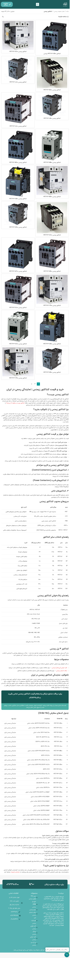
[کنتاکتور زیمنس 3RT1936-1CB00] (52, 326)
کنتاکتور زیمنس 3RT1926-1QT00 (18, 271)
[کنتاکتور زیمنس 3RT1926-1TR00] (52, 289)
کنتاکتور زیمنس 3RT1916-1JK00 (52, 118)
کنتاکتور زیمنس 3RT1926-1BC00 (18, 162)
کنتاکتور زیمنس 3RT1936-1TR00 (18, 378)
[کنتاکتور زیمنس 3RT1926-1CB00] (18, 181)
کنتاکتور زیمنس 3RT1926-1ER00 (52, 271)
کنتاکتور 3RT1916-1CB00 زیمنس (52, 54)
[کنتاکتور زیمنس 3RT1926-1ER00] (52, 254)
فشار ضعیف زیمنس (59, 11)
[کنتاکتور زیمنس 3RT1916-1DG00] (52, 72)
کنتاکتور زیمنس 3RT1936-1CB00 (52, 344)
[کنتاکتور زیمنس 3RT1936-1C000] (18, 290)
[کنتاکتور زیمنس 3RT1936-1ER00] (52, 359)
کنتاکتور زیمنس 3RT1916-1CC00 (18, 52)
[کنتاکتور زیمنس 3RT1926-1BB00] (52, 145)
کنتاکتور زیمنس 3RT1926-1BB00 (52, 162)
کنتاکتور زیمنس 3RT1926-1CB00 (18, 199)
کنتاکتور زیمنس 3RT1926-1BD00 (52, 197)
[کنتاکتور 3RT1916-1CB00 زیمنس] (52, 36)
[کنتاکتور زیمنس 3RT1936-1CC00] (18, 326)
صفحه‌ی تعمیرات (15, 872)
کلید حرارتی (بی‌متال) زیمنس (59, 668)
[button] (37, 4)
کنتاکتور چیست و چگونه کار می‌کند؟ (15, 403)
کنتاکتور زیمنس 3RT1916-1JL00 (18, 126)
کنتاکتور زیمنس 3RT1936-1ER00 (52, 372)
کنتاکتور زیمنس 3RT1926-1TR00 (52, 305)
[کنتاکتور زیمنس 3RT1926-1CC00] (52, 217)
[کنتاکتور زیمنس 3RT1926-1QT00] (18, 254)
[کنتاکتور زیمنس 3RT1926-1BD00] (52, 180)
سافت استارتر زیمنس (61, 671)
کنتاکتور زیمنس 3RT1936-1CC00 (18, 344)
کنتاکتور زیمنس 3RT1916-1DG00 (52, 90)
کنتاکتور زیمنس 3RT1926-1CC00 (52, 235)
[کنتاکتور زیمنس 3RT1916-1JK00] (52, 105)
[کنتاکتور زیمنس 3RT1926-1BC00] (18, 145)
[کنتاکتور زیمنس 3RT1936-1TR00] (18, 361)
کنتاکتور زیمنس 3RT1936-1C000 (18, 308)
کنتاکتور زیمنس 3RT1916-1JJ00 (17, 82)
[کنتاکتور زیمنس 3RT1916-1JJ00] (18, 68)
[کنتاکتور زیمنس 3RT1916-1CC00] (18, 35)
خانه (67, 11)
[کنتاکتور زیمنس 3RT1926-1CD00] (18, 214)
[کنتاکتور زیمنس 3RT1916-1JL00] (18, 108)
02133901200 (35, 697)
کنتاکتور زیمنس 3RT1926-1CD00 (18, 227)
